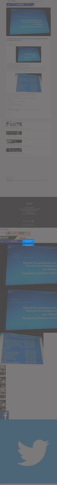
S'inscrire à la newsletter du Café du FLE (28, 241)
